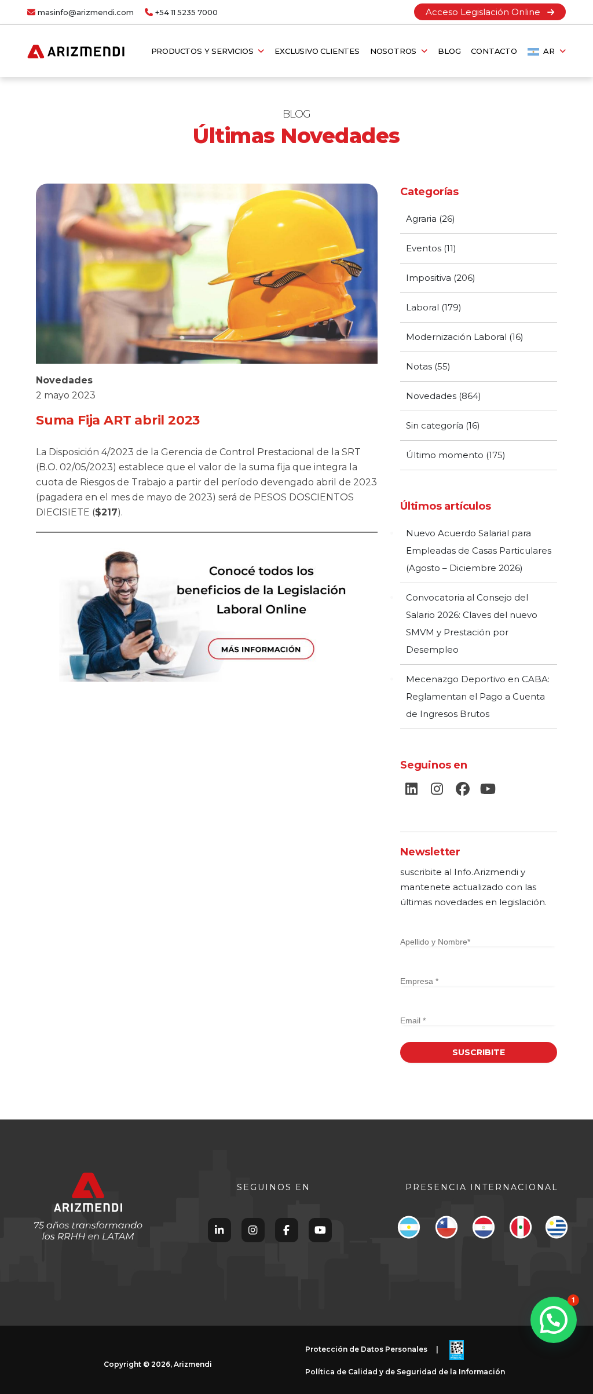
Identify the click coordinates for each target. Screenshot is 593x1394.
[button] (553, 1320)
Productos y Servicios (204, 51)
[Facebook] (286, 1230)
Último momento (445, 454)
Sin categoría (434, 425)
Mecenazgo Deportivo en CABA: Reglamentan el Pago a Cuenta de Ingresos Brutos (478, 696)
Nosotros (395, 51)
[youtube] (488, 789)
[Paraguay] (483, 1230)
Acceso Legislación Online (486, 11)
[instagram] (437, 789)
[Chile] (446, 1230)
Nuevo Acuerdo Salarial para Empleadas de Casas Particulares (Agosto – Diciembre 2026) (478, 550)
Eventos (423, 248)
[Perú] (520, 1230)
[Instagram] (252, 1230)
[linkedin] (411, 789)
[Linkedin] (219, 1230)
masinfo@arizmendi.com (86, 12)
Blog (449, 51)
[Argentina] (408, 1230)
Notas (419, 366)
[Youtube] (320, 1230)
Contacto (494, 51)
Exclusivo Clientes (316, 51)
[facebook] (462, 789)
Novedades (64, 380)
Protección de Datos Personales (366, 1349)
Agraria (421, 218)
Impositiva (428, 277)
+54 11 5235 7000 (186, 12)
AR (549, 51)
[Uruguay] (556, 1230)
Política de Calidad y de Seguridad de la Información (405, 1371)
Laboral (422, 307)
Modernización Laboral (456, 336)
